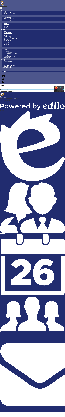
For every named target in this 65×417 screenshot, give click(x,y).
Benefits (5, 31)
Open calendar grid (10, 91)
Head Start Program (6, 24)
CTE (6, 62)
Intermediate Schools (7, 25)
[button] (3, 10)
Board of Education (6, 11)
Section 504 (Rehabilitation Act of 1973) (9, 56)
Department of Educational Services (9, 18)
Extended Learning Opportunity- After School (10, 64)
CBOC (5, 71)
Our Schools (5, 23)
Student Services (6, 43)
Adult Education (6, 28)
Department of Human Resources (8, 19)
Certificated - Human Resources (8, 32)
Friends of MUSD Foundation (8, 52)
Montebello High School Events (4, 89)
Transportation (6, 46)
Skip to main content (3, 0)
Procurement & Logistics (7, 42)
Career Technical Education (8, 61)
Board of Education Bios (7, 12)
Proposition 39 (6, 55)
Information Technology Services (8, 36)
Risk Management (6, 44)
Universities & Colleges (7, 51)
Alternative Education (7, 27)
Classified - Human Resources (8, 33)
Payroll (5, 41)
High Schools (6, 26)
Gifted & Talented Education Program (9, 65)
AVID (5, 60)
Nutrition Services (6, 39)
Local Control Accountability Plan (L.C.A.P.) (10, 53)
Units (4, 30)
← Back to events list (4, 91)
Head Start (5, 35)
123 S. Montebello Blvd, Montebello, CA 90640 (7, 98)
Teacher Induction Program (7, 66)
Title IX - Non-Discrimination (6, 100)
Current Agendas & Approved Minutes (9, 13)
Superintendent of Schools (7, 17)
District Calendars (6, 50)
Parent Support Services (7, 40)
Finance (5, 34)
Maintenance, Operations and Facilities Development (11, 38)
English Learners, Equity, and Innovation (9, 37)
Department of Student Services (8, 20)
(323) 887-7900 (18, 98)
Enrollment (5, 49)
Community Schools (7, 57)
